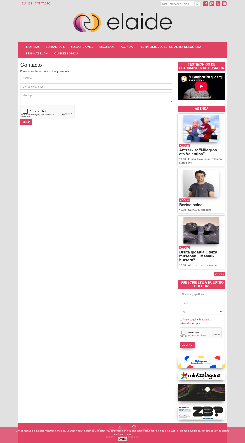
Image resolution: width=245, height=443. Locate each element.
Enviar (26, 121)
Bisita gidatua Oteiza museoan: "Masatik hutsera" (198, 256)
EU (24, 3)
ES (30, 3)
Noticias (33, 46)
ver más (219, 274)
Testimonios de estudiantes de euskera (170, 46)
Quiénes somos (66, 53)
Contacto (42, 3)
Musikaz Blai (36, 53)
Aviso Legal (189, 319)
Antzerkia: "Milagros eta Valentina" (198, 152)
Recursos (106, 46)
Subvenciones (82, 46)
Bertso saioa (190, 204)
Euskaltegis (55, 46)
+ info (127, 434)
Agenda (127, 46)
